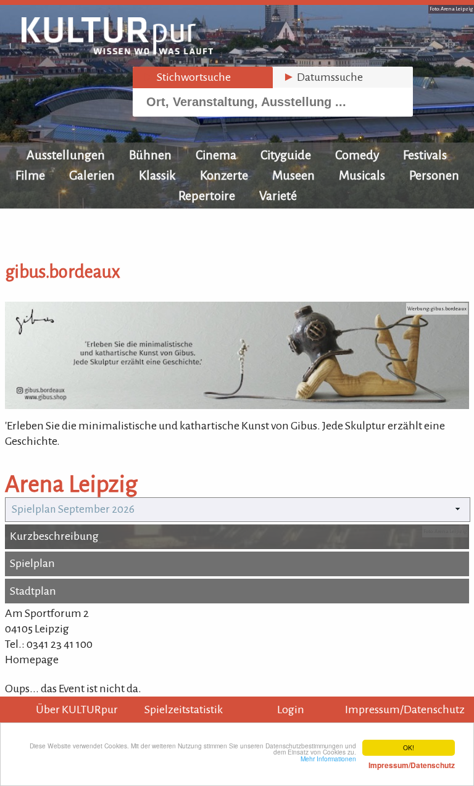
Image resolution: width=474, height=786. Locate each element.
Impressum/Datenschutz (405, 709)
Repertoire (206, 195)
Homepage (32, 659)
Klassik (157, 175)
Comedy (357, 155)
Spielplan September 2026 (73, 509)
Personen (434, 175)
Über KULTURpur (77, 709)
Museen (293, 175)
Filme (30, 175)
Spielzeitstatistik (183, 709)
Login (290, 709)
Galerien (92, 175)
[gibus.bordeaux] (237, 405)
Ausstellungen (66, 155)
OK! (408, 747)
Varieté (278, 195)
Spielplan (32, 563)
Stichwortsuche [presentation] (187, 77)
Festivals (425, 155)
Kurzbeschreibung (54, 536)
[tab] (203, 77)
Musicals (362, 175)
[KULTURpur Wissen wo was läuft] (117, 50)
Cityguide (285, 155)
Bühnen (150, 155)
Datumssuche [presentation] (323, 77)
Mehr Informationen (378, 762)
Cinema (216, 155)
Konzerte (224, 175)
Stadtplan (33, 591)
